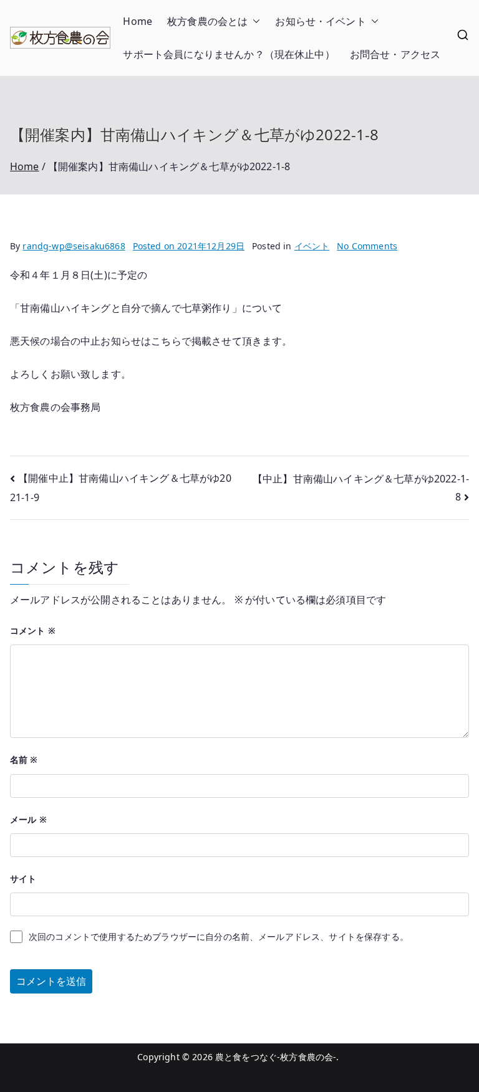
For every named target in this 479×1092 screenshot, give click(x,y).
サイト (23, 878)
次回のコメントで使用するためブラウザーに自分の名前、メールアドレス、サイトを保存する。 (219, 936)
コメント (33, 630)
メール (28, 819)
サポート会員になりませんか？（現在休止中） (228, 54)
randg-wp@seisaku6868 (73, 246)
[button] (254, 21)
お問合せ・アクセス (395, 54)
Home (137, 21)
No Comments (367, 246)
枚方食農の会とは (207, 21)
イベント (312, 246)
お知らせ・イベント (320, 21)
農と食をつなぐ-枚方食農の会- (275, 1057)
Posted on (188, 246)
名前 (24, 759)
